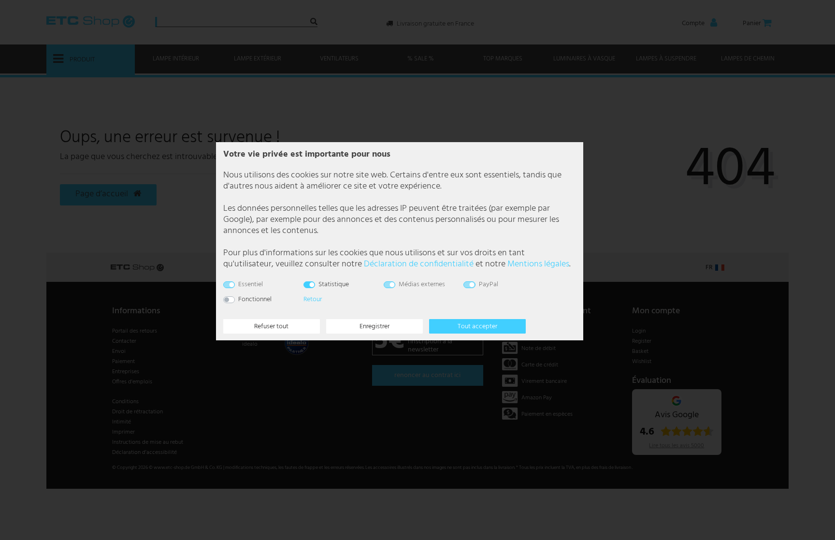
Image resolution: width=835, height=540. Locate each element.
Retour (312, 299)
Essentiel (250, 284)
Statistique (333, 284)
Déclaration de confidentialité (419, 264)
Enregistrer (374, 326)
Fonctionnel (255, 299)
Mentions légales (538, 264)
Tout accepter (477, 326)
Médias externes (422, 284)
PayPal (488, 284)
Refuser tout (271, 326)
